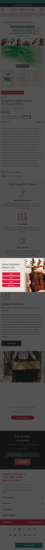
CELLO (11, 281)
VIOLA (11, 278)
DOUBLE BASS (11, 285)
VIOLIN (11, 274)
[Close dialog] (43, 260)
